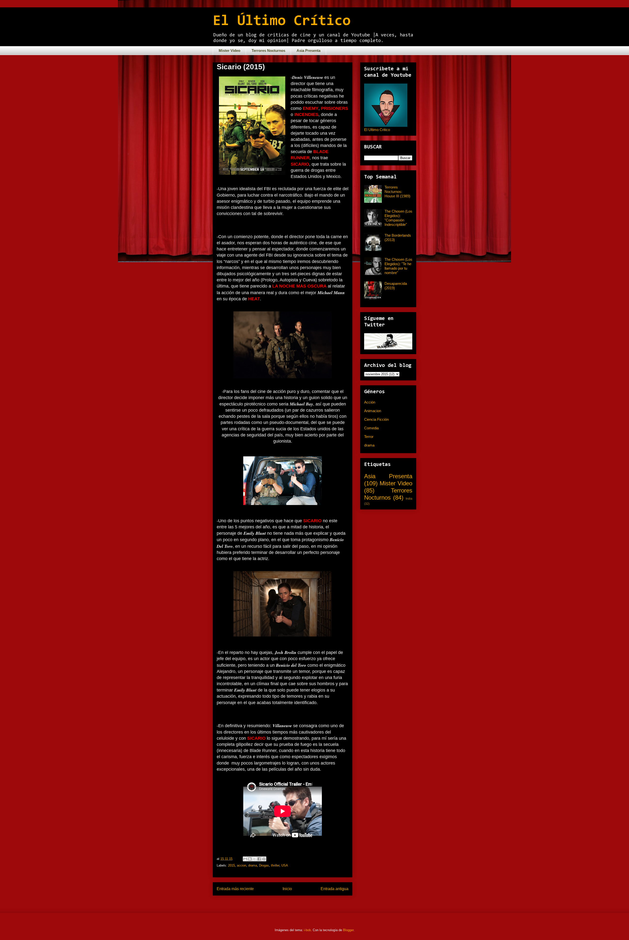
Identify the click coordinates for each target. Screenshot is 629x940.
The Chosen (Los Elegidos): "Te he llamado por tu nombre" (398, 266)
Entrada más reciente (235, 889)
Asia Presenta (308, 50)
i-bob (307, 930)
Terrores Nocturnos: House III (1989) (397, 191)
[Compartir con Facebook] (259, 858)
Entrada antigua (334, 889)
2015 (231, 865)
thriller (275, 865)
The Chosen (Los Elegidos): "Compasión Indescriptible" (398, 218)
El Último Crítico (282, 21)
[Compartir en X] (254, 858)
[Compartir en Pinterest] (263, 858)
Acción (369, 402)
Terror (368, 436)
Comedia (371, 428)
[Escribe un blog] (249, 858)
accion (241, 865)
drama (252, 865)
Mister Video (229, 50)
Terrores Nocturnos (268, 50)
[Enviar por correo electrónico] (245, 858)
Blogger (348, 930)
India (409, 498)
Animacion (372, 411)
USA (284, 865)
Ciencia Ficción (376, 419)
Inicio (287, 889)
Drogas (264, 865)
